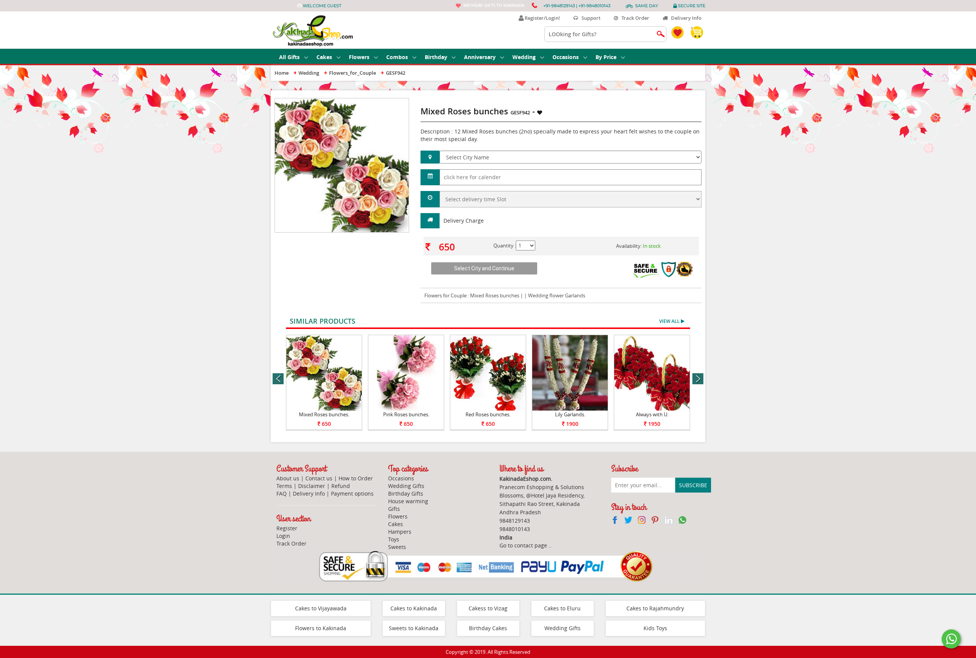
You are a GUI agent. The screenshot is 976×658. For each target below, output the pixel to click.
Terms (284, 485)
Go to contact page (523, 545)
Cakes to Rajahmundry (655, 608)
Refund (340, 485)
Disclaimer (311, 485)
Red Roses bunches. (488, 414)
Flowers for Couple (445, 295)
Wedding (524, 57)
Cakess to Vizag (488, 608)
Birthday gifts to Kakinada (493, 5)
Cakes (324, 57)
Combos (397, 57)
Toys (393, 539)
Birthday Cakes (488, 628)
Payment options (352, 493)
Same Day (646, 5)
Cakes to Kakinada (413, 608)
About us (287, 478)
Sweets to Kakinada (413, 628)
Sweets (397, 546)
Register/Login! (541, 17)
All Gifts (289, 57)
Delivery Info (685, 17)
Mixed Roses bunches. (324, 414)
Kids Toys (655, 628)
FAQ (281, 493)
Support (589, 17)
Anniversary (480, 57)
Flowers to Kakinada (320, 628)
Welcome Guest (322, 5)
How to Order (356, 478)
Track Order (633, 17)
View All (670, 321)
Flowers (359, 57)
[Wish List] (384, 102)
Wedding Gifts (406, 485)
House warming (408, 501)
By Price (606, 57)
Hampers (399, 531)
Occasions (565, 57)
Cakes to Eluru (562, 608)
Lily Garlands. (570, 414)
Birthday (436, 57)
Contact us (318, 478)
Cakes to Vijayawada (321, 608)
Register (286, 528)
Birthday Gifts (405, 493)
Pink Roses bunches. (406, 414)
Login (283, 535)
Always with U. (652, 414)
